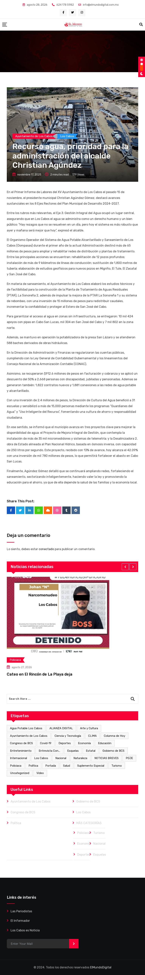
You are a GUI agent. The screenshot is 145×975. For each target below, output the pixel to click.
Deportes (65, 743)
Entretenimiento (21, 750)
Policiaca (15, 765)
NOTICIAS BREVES (106, 758)
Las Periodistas (21, 911)
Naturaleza (80, 758)
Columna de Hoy (114, 736)
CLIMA (92, 736)
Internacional (18, 758)
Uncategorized (19, 773)
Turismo (116, 765)
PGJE (129, 758)
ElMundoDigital (100, 967)
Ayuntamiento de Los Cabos (28, 736)
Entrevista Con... (49, 750)
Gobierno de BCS (113, 750)
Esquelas (73, 750)
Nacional (60, 758)
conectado (46, 549)
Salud (66, 765)
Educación (104, 743)
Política (33, 765)
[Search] (141, 24)
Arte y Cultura (89, 728)
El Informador (20, 920)
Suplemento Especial (90, 765)
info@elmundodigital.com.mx (101, 4)
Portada (50, 765)
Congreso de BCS (21, 743)
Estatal (90, 750)
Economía (84, 743)
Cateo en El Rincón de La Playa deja (39, 674)
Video (40, 773)
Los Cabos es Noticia (25, 930)
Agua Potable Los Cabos (26, 728)
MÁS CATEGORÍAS (89, 823)
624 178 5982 (65, 4)
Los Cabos (41, 758)
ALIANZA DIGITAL (61, 728)
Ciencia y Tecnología (68, 736)
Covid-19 (45, 743)
